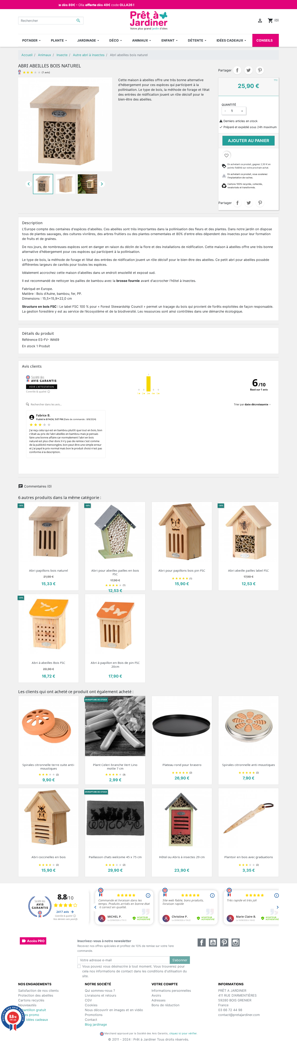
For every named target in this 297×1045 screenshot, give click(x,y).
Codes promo (28, 1015)
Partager (237, 70)
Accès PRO (33, 940)
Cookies (91, 1005)
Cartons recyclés (31, 1000)
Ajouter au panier (248, 140)
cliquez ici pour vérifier (183, 1033)
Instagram (236, 942)
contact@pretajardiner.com (239, 1015)
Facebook (202, 942)
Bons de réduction (165, 1005)
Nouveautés (27, 1005)
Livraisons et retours (100, 995)
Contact (91, 1020)
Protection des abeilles (35, 995)
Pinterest (260, 70)
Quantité (229, 104)
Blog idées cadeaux (33, 1020)
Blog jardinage (96, 1024)
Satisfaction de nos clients (38, 991)
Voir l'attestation (41, 386)
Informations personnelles (171, 991)
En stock (28, 346)
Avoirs (156, 995)
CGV (88, 1000)
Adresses (158, 1000)
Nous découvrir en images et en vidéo (114, 1010)
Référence (29, 340)
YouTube (213, 942)
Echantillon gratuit (32, 1010)
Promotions (93, 1015)
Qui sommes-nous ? (100, 991)
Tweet (248, 70)
